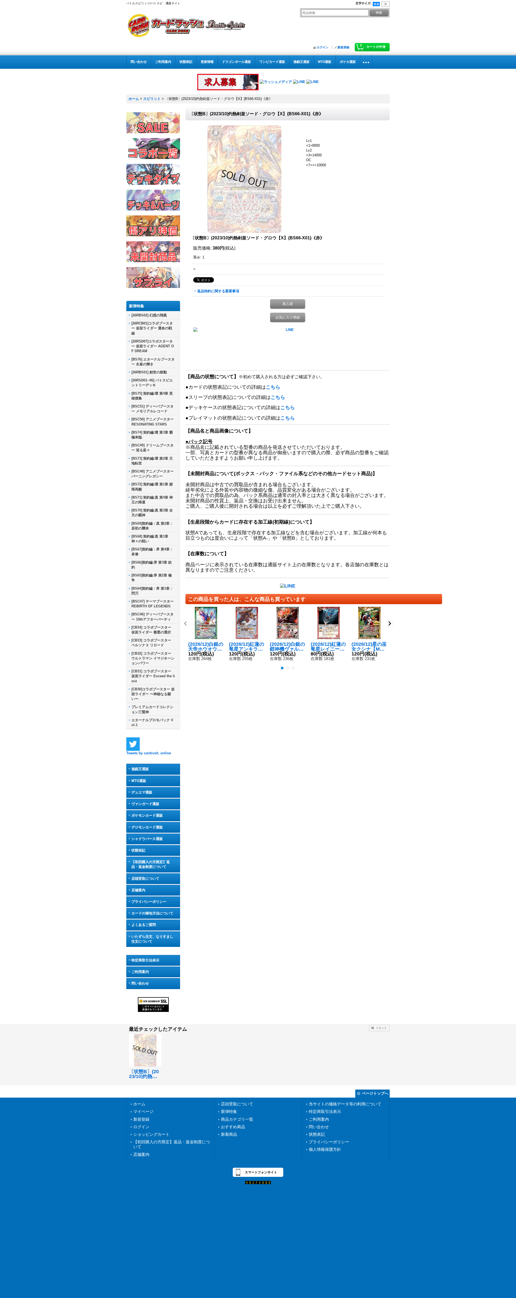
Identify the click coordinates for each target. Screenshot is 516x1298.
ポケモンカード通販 (147, 815)
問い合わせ (140, 983)
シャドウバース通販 (147, 839)
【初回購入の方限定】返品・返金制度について (150, 864)
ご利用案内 (140, 972)
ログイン (322, 47)
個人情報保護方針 (325, 1149)
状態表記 (138, 850)
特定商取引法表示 (145, 960)
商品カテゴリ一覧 (237, 1119)
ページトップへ (375, 1093)
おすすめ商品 (233, 1126)
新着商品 (229, 1134)
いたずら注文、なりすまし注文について (152, 939)
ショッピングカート (151, 1134)
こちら (273, 387)
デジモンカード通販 (147, 827)
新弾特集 (229, 1111)
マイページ (143, 1111)
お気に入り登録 (287, 317)
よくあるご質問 (143, 925)
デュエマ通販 (141, 792)
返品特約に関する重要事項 (218, 291)
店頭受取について (145, 879)
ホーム (139, 1104)
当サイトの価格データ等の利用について (345, 1104)
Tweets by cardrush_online (148, 753)
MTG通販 (138, 781)
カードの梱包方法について (152, 913)
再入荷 (287, 304)
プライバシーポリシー (148, 902)
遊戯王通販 (140, 769)
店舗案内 (138, 890)
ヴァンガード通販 (145, 804)
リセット (381, 1027)
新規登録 (343, 47)
